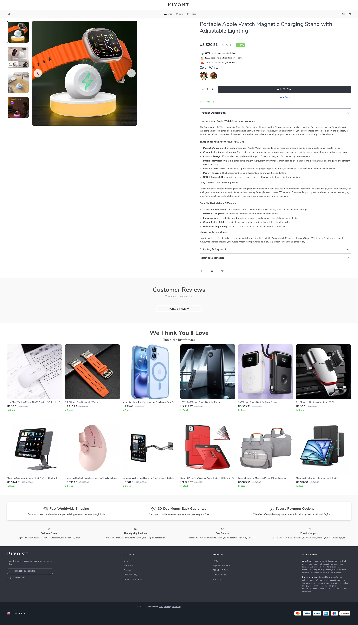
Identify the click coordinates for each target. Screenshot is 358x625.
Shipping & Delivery (222, 570)
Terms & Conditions (133, 579)
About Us (128, 566)
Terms (161, 607)
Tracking (217, 579)
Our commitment (310, 577)
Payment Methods (221, 566)
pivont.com (307, 561)
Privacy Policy (130, 575)
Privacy (167, 607)
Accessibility (176, 607)
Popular (179, 14)
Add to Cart (284, 89)
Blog (126, 561)
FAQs (215, 561)
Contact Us (129, 570)
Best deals (191, 14)
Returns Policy (220, 575)
